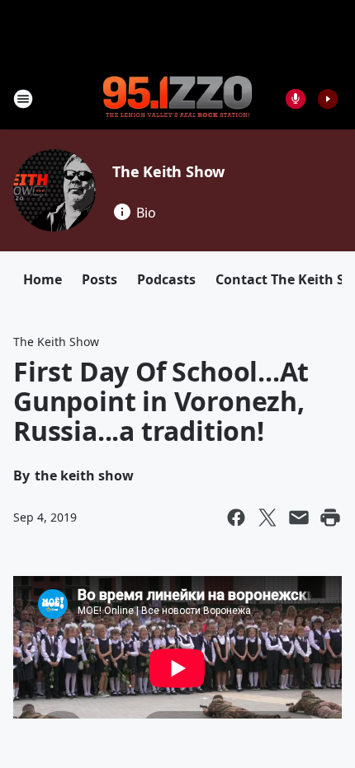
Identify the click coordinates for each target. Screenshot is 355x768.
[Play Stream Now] (328, 99)
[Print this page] (330, 517)
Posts (99, 279)
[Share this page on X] (267, 517)
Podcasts (166, 279)
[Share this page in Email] (298, 517)
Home (42, 279)
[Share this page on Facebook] (236, 517)
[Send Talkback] (295, 99)
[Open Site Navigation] (23, 99)
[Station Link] (177, 98)
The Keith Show (168, 171)
